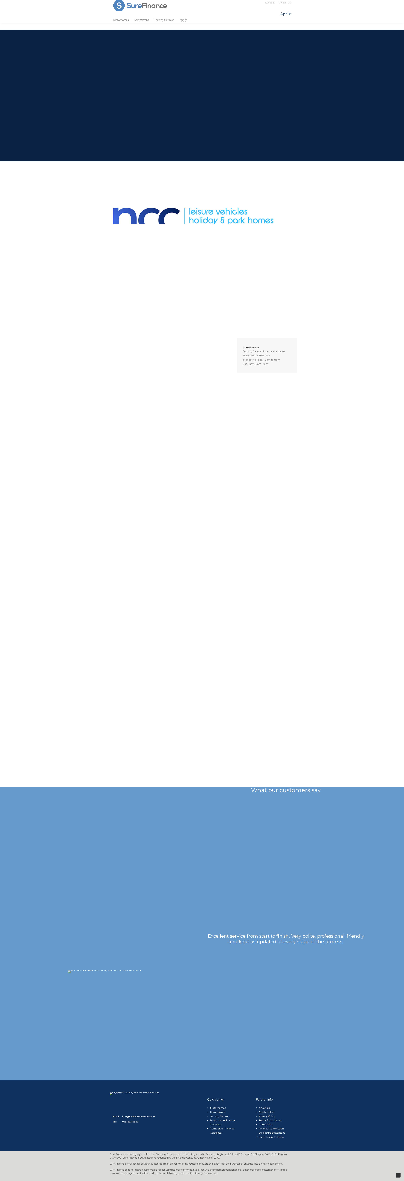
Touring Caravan (164, 19)
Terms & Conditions (270, 1120)
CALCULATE (270, 95)
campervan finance (199, 693)
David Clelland (131, 779)
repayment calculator (128, 716)
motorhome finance (169, 693)
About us (270, 2)
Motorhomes (121, 19)
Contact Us (285, 2)
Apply (183, 19)
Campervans (141, 19)
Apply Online (144, 101)
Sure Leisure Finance (271, 1136)
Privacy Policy (267, 1116)
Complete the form (121, 747)
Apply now (154, 439)
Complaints (266, 1124)
